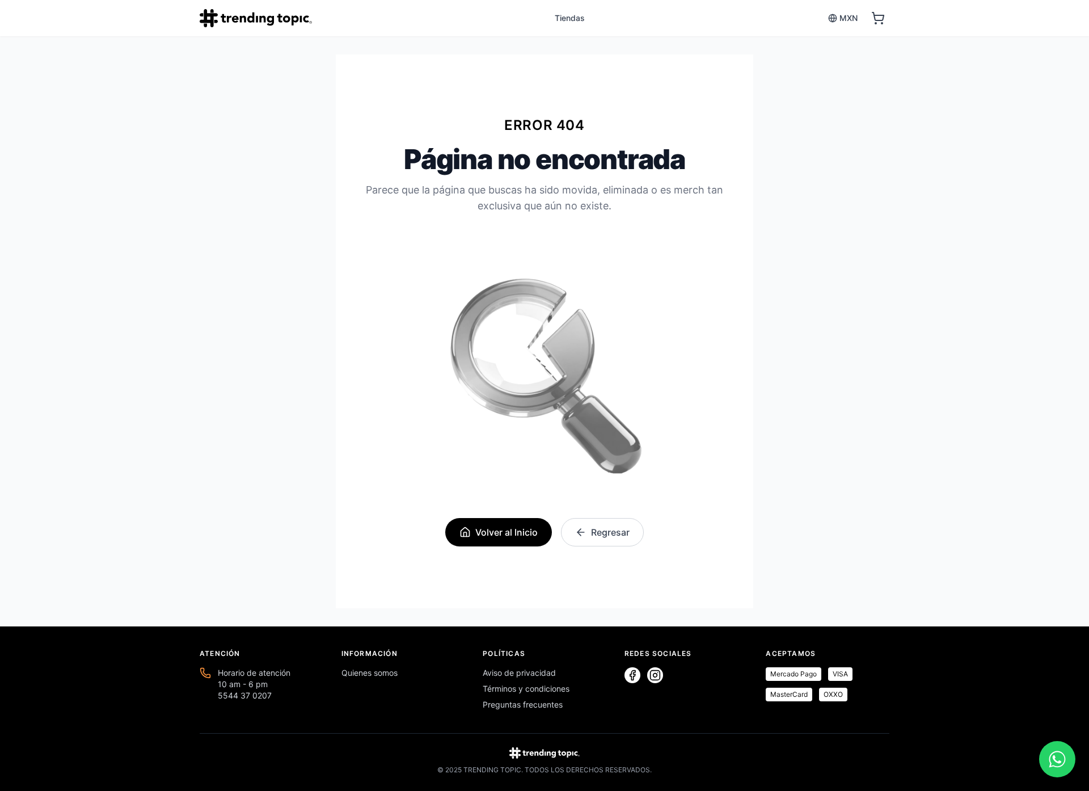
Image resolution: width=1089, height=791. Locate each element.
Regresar (610, 532)
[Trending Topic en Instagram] (655, 675)
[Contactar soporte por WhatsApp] (1057, 759)
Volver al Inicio (506, 532)
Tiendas (570, 18)
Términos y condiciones (526, 688)
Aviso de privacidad (519, 673)
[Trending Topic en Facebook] (632, 675)
